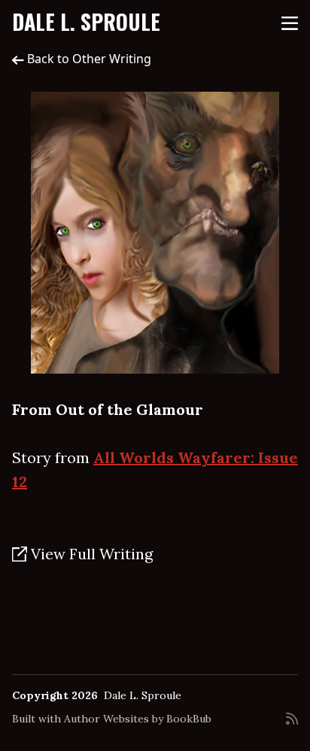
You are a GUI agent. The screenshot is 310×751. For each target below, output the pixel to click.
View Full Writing (90, 553)
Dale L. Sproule (86, 21)
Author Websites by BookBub (137, 718)
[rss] (292, 724)
